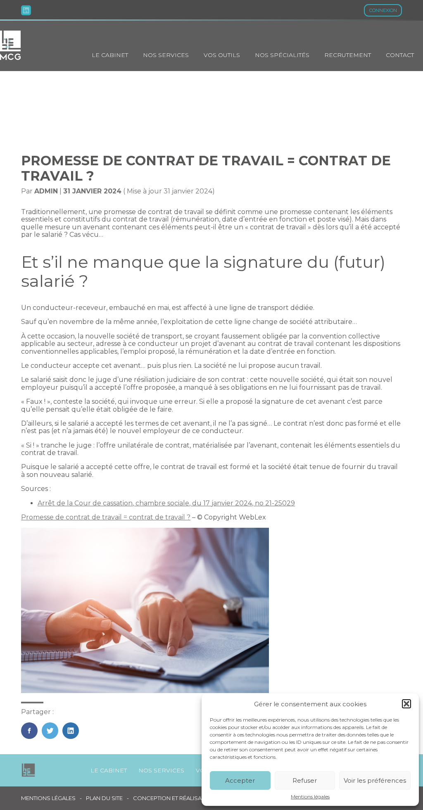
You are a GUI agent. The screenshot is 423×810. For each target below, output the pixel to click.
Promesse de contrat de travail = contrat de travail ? (105, 517)
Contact (400, 55)
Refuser (304, 780)
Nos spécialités (282, 55)
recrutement (347, 55)
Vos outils (222, 55)
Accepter (240, 780)
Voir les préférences (375, 780)
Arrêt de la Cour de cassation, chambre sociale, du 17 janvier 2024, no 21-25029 (166, 503)
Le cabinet (110, 55)
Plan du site (104, 798)
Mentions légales (310, 797)
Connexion (383, 10)
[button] (406, 704)
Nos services (166, 55)
